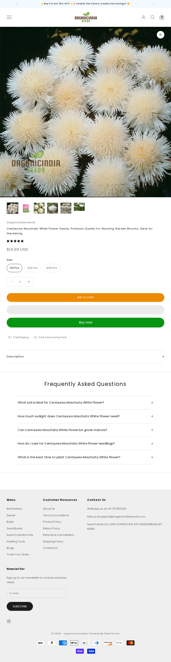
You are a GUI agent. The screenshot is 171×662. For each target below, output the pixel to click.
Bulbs (10, 522)
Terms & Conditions (56, 515)
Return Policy (51, 528)
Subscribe (20, 606)
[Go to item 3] (39, 208)
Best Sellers (14, 509)
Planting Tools (16, 541)
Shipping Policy (53, 541)
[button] (15, 241)
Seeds (11, 515)
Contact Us (50, 548)
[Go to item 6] (79, 206)
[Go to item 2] (26, 208)
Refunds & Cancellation (58, 535)
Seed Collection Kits (20, 535)
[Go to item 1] (12, 208)
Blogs (10, 548)
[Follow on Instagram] (9, 621)
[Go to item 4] (52, 208)
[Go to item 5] (66, 208)
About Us (49, 509)
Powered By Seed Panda (104, 633)
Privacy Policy (52, 522)
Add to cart (85, 297)
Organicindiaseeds (21, 222)
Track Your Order (18, 554)
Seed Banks (15, 528)
